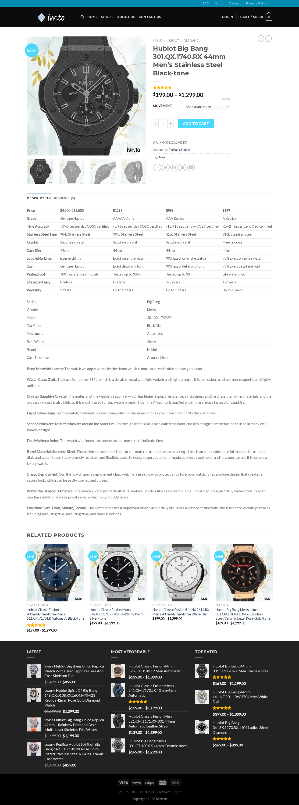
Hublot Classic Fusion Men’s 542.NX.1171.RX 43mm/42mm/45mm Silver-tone (116, 614)
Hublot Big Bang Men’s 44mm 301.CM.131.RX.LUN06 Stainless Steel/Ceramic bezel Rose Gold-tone (243, 614)
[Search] (82, 17)
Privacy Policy (256, 3)
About (219, 3)
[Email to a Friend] (174, 167)
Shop (106, 17)
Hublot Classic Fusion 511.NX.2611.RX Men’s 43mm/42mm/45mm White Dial (181, 612)
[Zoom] (33, 150)
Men (162, 157)
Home (92, 17)
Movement (162, 106)
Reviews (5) (64, 198)
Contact (235, 3)
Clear (226, 99)
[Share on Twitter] (166, 167)
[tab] (39, 198)
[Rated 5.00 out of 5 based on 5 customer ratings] (191, 87)
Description (39, 198)
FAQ (206, 3)
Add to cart (196, 123)
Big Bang (191, 40)
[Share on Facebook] (157, 167)
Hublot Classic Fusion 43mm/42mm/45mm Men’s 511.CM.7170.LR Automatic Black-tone (55, 614)
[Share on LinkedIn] (191, 167)
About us (126, 17)
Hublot (173, 40)
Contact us (150, 17)
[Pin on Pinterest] (182, 167)
